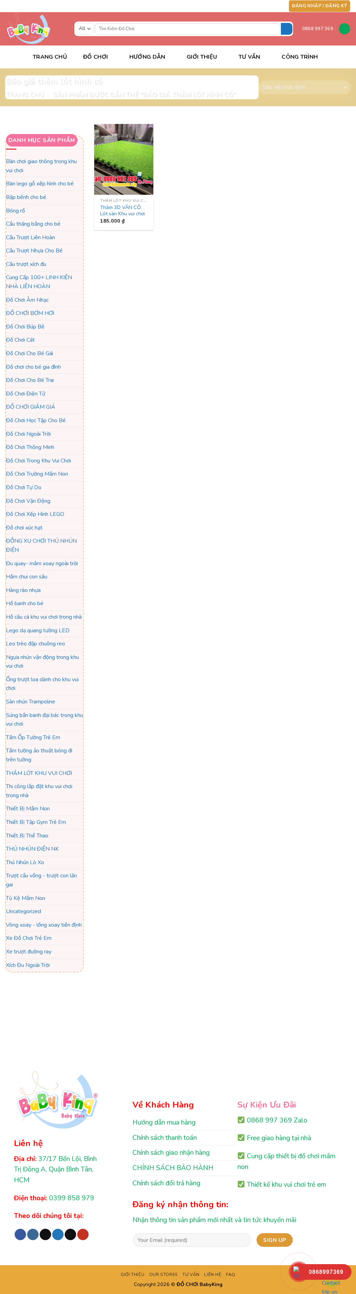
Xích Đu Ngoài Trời (28, 965)
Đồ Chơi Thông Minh (30, 447)
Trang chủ (25, 94)
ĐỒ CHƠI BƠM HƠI (30, 313)
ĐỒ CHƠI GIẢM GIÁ (30, 407)
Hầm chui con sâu (26, 577)
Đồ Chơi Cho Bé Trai (30, 380)
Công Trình (300, 57)
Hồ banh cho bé (24, 604)
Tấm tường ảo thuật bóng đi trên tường (39, 755)
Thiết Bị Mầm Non (28, 809)
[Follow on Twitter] (265, 5)
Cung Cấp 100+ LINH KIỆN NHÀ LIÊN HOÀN (39, 282)
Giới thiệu (202, 57)
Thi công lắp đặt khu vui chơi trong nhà (39, 791)
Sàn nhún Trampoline (30, 702)
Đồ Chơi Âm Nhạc (27, 300)
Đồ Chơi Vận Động (28, 501)
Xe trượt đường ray (28, 951)
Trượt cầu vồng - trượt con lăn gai (41, 880)
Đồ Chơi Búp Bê (25, 327)
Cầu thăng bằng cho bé (33, 224)
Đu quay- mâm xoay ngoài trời (42, 563)
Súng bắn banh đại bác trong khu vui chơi (44, 719)
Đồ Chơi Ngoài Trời (28, 434)
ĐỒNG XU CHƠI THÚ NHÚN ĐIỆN (41, 545)
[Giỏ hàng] (344, 29)
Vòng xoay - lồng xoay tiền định (44, 925)
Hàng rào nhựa (23, 590)
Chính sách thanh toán (164, 1137)
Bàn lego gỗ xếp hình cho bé (40, 184)
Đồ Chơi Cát (20, 340)
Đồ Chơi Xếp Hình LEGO (35, 514)
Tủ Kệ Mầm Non (25, 898)
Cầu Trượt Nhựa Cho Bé (34, 251)
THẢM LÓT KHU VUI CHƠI (39, 773)
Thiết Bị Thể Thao (27, 836)
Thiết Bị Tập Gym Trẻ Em (36, 822)
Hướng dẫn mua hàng (163, 1122)
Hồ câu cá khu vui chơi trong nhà (44, 617)
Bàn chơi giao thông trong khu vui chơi (41, 166)
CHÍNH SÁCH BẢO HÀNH (172, 1167)
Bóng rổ (15, 211)
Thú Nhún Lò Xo (25, 862)
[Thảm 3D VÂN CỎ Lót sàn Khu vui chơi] (123, 159)
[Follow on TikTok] (258, 5)
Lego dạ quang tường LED (38, 630)
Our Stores (163, 1274)
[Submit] (286, 29)
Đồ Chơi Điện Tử (25, 394)
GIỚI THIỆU (132, 1274)
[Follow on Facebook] (245, 5)
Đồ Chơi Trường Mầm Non (37, 474)
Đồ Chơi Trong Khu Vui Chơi (38, 461)
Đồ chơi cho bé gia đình (33, 367)
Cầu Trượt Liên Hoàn (30, 237)
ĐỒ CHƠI (95, 57)
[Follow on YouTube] (278, 5)
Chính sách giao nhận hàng (171, 1152)
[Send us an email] (271, 5)
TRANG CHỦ (50, 57)
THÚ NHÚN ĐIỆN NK (32, 849)
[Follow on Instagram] (251, 5)
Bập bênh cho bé (26, 197)
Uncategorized (23, 911)
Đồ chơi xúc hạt (24, 528)
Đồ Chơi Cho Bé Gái (29, 353)
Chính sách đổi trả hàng (166, 1183)
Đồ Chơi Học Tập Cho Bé (36, 420)
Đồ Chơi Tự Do (23, 487)
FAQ (230, 1274)
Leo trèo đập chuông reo (35, 644)
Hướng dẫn (147, 57)
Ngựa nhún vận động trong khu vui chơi (42, 661)
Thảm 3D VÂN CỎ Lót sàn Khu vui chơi (122, 210)
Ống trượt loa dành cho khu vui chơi (42, 684)
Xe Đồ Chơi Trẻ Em (28, 938)
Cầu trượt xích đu (26, 264)
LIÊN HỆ (212, 1274)
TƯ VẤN (249, 57)
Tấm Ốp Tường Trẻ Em (33, 737)
